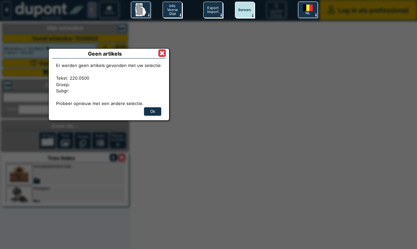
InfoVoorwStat (172, 10)
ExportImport (213, 10)
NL (308, 13)
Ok (152, 111)
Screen (244, 9)
